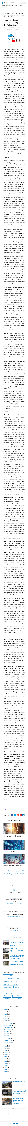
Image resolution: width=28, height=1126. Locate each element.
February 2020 (8, 1040)
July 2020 (6, 1031)
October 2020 (8, 1025)
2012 (5, 1058)
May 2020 (6, 1035)
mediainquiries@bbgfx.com (14, 916)
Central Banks (18, 990)
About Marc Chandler (7, 1114)
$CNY (8, 13)
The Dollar (6, 981)
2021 (5, 1018)
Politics (7, 15)
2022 (5, 1016)
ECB (12, 981)
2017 (5, 1048)
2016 (5, 1050)
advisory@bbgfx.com (14, 930)
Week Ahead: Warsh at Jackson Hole (19, 1082)
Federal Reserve (8, 984)
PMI (4, 15)
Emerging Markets (8, 987)
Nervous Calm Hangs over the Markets (13, 865)
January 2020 (7, 1042)
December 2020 (8, 1022)
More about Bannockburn (14, 904)
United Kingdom (7, 995)
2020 (5, 1020)
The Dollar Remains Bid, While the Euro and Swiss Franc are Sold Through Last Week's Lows (13, 836)
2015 (5, 1052)
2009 (5, 1063)
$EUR (18, 978)
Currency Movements (9, 978)
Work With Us (5, 1116)
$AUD (5, 990)
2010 (5, 1062)
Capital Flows (7, 998)
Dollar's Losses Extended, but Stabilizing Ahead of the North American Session (17, 963)
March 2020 (7, 1038)
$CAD (10, 990)
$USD (11, 13)
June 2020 (7, 1033)
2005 (5, 1071)
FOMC (14, 998)
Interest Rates (17, 995)
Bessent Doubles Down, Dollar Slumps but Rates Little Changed (19, 1091)
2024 (5, 1013)
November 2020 (8, 1024)
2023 (5, 1014)
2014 (5, 1054)
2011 (5, 1060)
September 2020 (8, 1027)
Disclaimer (4, 1118)
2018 (5, 1047)
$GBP (15, 984)
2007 (5, 1067)
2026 (5, 1009)
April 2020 (7, 1037)
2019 (5, 1045)
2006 (5, 1069)
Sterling (17, 987)
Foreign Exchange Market (10, 993)
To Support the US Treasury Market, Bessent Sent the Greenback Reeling (17, 956)
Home (5, 13)
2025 (5, 1011)
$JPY (17, 981)
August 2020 (7, 1029)
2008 (5, 1065)
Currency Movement (19, 13)
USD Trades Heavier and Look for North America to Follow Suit (17, 950)
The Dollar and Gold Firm (10, 852)
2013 (5, 1056)
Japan (10, 975)
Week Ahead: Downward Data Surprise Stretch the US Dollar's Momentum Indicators (17, 943)
